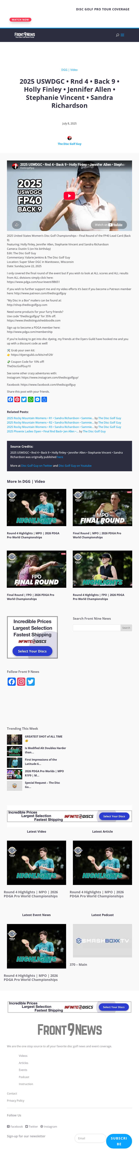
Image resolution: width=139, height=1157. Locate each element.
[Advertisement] (61, 51)
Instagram (50, 1126)
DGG (64, 70)
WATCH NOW (20, 19)
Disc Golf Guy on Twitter (36, 466)
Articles (23, 1063)
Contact (12, 1093)
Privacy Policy (15, 1100)
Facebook (17, 1126)
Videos (23, 1056)
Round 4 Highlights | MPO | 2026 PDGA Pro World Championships (31, 894)
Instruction (26, 1084)
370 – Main (78, 964)
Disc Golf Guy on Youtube (75, 466)
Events (23, 1070)
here (60, 457)
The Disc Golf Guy (69, 144)
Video (74, 70)
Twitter (33, 1126)
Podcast (24, 1077)
